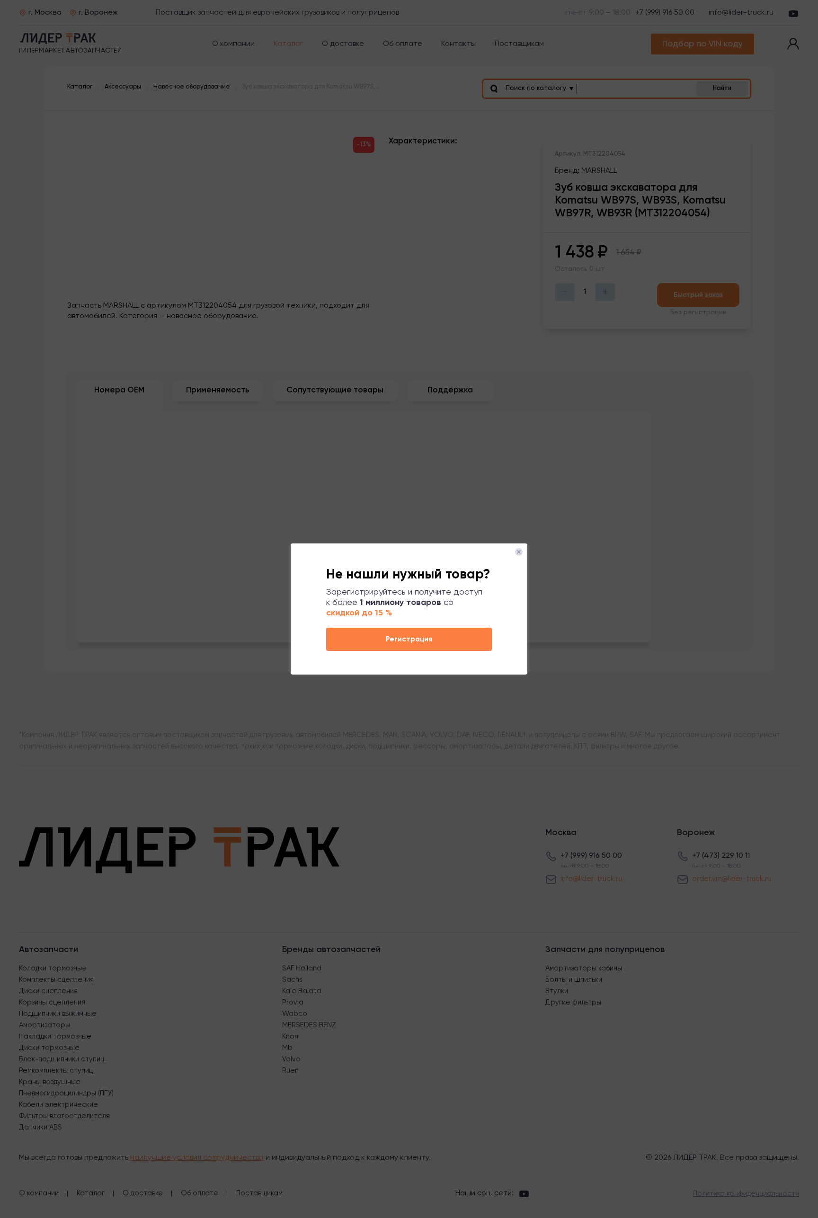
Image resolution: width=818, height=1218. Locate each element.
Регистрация (409, 639)
